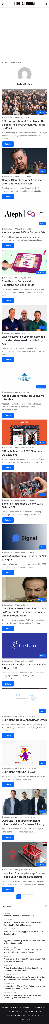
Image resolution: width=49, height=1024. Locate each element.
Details (8, 144)
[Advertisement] (24, 34)
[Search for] (46, 4)
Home (6, 63)
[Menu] (3, 4)
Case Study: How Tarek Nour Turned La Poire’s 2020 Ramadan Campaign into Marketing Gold (24, 612)
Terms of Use (24, 1019)
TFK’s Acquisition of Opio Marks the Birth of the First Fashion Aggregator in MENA (24, 125)
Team (31, 1011)
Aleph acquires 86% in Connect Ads (23, 232)
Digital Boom (42, 1007)
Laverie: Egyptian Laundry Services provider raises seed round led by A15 (23, 340)
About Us (23, 1011)
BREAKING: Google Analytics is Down (24, 719)
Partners (37, 1011)
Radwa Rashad (24, 84)
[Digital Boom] (24, 3)
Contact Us (25, 1015)
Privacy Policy (37, 1015)
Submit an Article (13, 1015)
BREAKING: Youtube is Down (19, 771)
